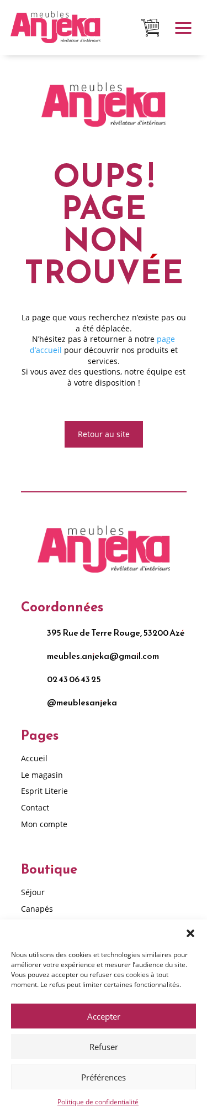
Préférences (103, 1077)
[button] (190, 933)
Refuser (103, 1046)
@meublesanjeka (82, 702)
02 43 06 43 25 (74, 678)
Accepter (103, 1016)
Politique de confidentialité (98, 1101)
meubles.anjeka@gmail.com (103, 655)
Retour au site (104, 434)
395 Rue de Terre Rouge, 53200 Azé (116, 632)
